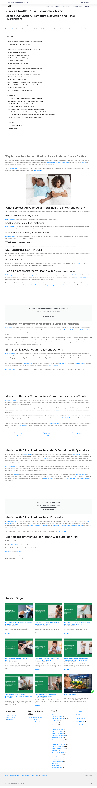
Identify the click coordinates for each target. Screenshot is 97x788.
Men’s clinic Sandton (69, 329)
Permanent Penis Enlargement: (18, 52)
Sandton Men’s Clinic (17, 125)
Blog (53, 714)
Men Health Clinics (81, 474)
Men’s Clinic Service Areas (35, 717)
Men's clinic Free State (57, 729)
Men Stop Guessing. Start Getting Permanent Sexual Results (26, 117)
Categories (16, 128)
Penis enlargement (10, 219)
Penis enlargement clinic (58, 759)
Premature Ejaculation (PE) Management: (21, 57)
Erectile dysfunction (10, 226)
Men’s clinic (47, 329)
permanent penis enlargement (81, 277)
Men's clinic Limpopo (57, 737)
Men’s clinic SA (11, 717)
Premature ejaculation (10, 236)
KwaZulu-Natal (55, 720)
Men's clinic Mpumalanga (58, 739)
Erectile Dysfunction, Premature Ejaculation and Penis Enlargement (25, 41)
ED (77, 355)
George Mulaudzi (27, 454)
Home (47, 6)
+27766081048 (62, 531)
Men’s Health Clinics (34, 719)
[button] (89, 36)
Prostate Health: (14, 66)
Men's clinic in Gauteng (58, 733)
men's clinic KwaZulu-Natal (59, 735)
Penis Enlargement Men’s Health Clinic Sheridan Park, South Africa (25, 68)
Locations (31, 724)
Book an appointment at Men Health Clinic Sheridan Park (23, 93)
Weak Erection (55, 765)
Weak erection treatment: (16, 60)
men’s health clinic (28, 363)
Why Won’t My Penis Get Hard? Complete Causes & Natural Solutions (28, 103)
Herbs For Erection (15, 120)
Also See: (14, 122)
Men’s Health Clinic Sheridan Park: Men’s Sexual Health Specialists (25, 85)
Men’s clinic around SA (13, 715)
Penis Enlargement (10, 275)
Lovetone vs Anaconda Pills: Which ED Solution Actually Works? (27, 101)
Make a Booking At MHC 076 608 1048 (20, 44)
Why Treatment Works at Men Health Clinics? (22, 106)
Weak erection (9, 327)
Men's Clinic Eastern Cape (58, 727)
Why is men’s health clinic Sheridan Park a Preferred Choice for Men (25, 47)
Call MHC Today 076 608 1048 (18, 79)
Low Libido (54, 722)
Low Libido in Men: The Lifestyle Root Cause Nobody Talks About (27, 109)
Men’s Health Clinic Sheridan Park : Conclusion (20, 90)
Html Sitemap (10, 719)
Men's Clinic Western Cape (59, 748)
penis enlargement (76, 30)
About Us (87, 6)
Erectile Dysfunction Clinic (58, 718)
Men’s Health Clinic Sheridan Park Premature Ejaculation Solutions (25, 82)
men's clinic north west (57, 742)
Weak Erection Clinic (57, 767)
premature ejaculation (67, 30)
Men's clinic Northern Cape (58, 744)
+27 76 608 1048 (87, 775)
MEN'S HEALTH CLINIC (58, 752)
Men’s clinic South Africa (35, 722)
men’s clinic (81, 263)
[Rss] (91, 783)
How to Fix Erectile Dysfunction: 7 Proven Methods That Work (26, 98)
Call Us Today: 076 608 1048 (17, 87)
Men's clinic (55, 725)
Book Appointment (55, 6)
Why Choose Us (66, 6)
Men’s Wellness (77, 6)
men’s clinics (67, 28)
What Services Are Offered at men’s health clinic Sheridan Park (24, 49)
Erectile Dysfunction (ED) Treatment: (19, 55)
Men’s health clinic (74, 476)
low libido (61, 30)
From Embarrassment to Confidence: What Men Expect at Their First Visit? (29, 112)
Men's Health (55, 750)
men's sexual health (57, 754)
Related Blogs (12, 95)
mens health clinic (13, 28)
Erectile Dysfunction (10, 353)
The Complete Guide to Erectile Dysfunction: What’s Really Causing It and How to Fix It (33, 114)
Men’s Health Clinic (12, 168)
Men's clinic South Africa (58, 746)
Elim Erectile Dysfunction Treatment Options (19, 76)
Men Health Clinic (76, 275)
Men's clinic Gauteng (57, 731)
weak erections (65, 285)
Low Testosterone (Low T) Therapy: (19, 63)
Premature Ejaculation (57, 761)
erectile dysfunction (52, 30)
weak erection (9, 246)
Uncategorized (55, 763)
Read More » (7, 633)
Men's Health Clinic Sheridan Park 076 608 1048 (22, 71)
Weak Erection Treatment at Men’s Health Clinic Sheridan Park (24, 74)
